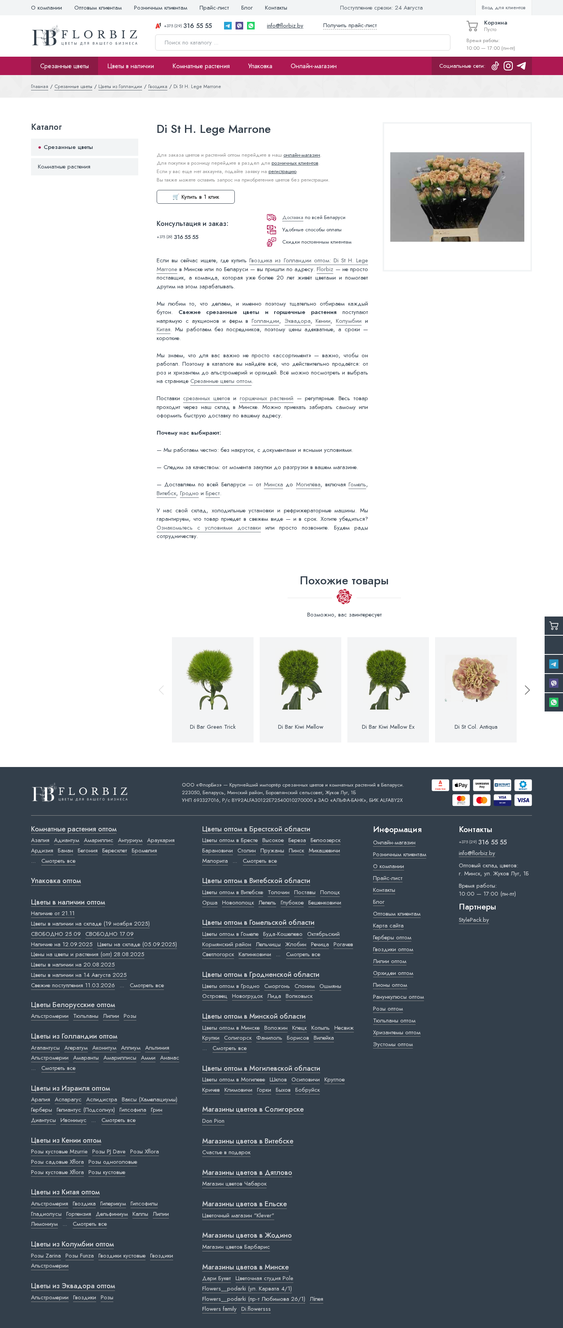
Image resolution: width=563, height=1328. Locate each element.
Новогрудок (247, 996)
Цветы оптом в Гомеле (230, 934)
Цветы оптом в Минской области (254, 1016)
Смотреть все (58, 861)
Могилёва (308, 484)
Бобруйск (307, 1090)
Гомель (357, 484)
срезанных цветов (206, 398)
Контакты (276, 7)
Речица (320, 944)
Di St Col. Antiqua (476, 726)
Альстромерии (50, 1016)
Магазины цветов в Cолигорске (253, 1109)
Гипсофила (132, 1110)
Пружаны (272, 850)
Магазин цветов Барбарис (236, 1247)
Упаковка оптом (56, 881)
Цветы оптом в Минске (231, 1028)
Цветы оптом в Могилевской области (261, 1068)
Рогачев (343, 944)
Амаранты (86, 1057)
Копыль (320, 1028)
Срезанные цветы (64, 65)
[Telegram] (228, 25)
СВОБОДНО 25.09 (56, 934)
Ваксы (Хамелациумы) (149, 1099)
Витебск (166, 493)
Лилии (111, 1016)
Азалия (40, 840)
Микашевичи (324, 850)
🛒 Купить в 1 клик (195, 197)
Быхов (283, 1090)
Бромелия (144, 850)
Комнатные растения (201, 65)
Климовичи (238, 1090)
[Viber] (239, 25)
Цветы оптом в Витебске (232, 892)
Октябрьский (323, 934)
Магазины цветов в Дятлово (247, 1173)
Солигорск (238, 1038)
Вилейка (324, 1038)
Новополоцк (238, 902)
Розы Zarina (46, 1255)
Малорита (215, 861)
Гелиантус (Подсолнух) (86, 1110)
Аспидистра (101, 1099)
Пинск (296, 850)
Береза (297, 840)
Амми (148, 1057)
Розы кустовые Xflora (57, 1172)
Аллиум (131, 1047)
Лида (274, 996)
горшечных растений (266, 398)
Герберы (41, 1110)
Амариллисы (119, 1057)
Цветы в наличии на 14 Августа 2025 (79, 975)
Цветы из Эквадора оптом (73, 1286)
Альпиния (157, 1047)
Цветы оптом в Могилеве (233, 1079)
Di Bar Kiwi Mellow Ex (388, 726)
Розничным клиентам (160, 7)
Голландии (265, 321)
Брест (213, 493)
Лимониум (44, 1224)
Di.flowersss (256, 1309)
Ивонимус (74, 1120)
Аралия (40, 1099)
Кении (323, 321)
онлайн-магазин (301, 155)
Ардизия (42, 850)
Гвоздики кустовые (122, 1255)
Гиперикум (113, 1203)
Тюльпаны (85, 1016)
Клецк (299, 1028)
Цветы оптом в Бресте (230, 840)
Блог (247, 7)
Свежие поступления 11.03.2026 (73, 985)
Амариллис (98, 840)
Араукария (161, 840)
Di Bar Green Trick (213, 726)
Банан (65, 850)
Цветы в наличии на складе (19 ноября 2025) (90, 923)
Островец (214, 996)
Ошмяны (330, 986)
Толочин (279, 892)
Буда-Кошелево (283, 934)
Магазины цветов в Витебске (247, 1141)
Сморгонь (277, 986)
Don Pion (213, 1121)
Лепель (267, 902)
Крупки (210, 1038)
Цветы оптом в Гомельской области (258, 922)
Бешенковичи (324, 902)
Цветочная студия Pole (264, 1278)
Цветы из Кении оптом (66, 1140)
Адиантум (66, 840)
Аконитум (104, 1047)
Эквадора (298, 321)
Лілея (316, 1299)
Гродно (189, 493)
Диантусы (43, 1120)
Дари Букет (216, 1278)
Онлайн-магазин (314, 65)
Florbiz (325, 269)
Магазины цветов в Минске (245, 1267)
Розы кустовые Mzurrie (59, 1151)
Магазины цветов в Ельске (244, 1204)
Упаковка (260, 65)
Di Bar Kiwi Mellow (300, 726)
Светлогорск (218, 954)
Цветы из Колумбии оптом (72, 1244)
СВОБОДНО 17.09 (109, 934)
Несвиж (344, 1028)
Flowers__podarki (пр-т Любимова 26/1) (253, 1299)
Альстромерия (49, 1203)
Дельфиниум (112, 1214)
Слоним (305, 986)
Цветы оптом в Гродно (231, 986)
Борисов (298, 1038)
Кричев (211, 1090)
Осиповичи (305, 1079)
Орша (210, 902)
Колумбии (349, 321)
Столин (246, 850)
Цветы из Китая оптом (65, 1192)
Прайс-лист (214, 7)
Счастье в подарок (226, 1152)
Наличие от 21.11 (53, 913)
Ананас (169, 1057)
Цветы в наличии (130, 65)
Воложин (276, 1028)
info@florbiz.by (285, 25)
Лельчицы (268, 944)
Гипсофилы (144, 1203)
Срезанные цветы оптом (221, 381)
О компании (46, 7)
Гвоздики (161, 1255)
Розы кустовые (106, 1172)
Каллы (140, 1214)
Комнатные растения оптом (73, 829)
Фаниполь (269, 1038)
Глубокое (292, 902)
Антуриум (130, 840)
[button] (524, 690)
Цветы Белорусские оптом (73, 1005)
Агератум (76, 1047)
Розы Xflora (144, 1151)
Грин (156, 1110)
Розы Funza (79, 1255)
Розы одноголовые (112, 1162)
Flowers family (219, 1309)
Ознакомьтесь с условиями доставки (209, 527)
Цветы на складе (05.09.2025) (137, 944)
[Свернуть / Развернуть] (129, 147)
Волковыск (299, 996)
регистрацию (282, 171)
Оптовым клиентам (98, 7)
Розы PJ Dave (109, 1151)
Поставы (305, 892)
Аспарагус (68, 1099)
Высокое (273, 840)
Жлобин (295, 944)
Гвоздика (84, 1203)
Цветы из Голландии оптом (74, 1036)
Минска (273, 484)
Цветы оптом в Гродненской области (260, 975)
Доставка (292, 217)
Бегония (88, 850)
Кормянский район (226, 944)
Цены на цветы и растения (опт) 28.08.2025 (87, 954)
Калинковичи (255, 954)
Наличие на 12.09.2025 (62, 944)
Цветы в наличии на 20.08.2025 (73, 964)
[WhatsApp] (251, 25)
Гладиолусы (46, 1214)
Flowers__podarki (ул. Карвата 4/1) (247, 1288)
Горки (264, 1090)
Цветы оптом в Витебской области (256, 881)
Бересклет (114, 850)
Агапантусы (45, 1047)
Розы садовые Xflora (57, 1162)
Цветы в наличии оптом (68, 902)
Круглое (334, 1079)
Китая (163, 329)
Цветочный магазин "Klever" (238, 1215)
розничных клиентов (295, 163)
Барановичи (217, 850)
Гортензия (78, 1214)
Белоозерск (325, 840)
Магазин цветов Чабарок (234, 1183)
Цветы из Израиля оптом (70, 1088)
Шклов (278, 1079)
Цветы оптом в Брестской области (256, 829)
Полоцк (330, 892)
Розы (130, 1016)
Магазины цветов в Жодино (247, 1235)
